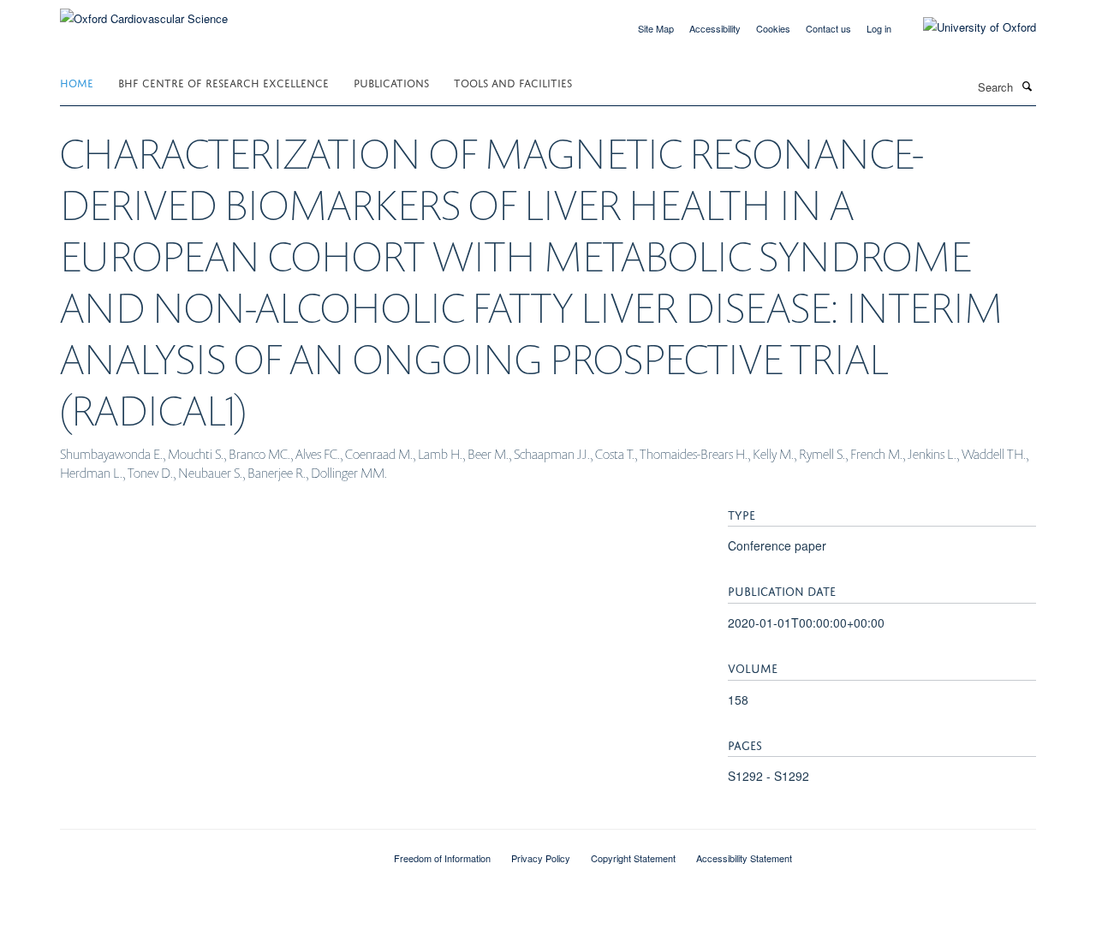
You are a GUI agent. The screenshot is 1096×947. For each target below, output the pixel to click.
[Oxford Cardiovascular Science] (144, 12)
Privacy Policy (540, 858)
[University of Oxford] (966, 27)
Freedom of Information (442, 858)
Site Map (656, 28)
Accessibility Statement (744, 858)
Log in (879, 28)
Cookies (773, 28)
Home (76, 82)
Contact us (828, 28)
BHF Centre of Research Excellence (223, 82)
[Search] (1026, 85)
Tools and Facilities (513, 82)
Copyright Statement (633, 858)
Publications (391, 82)
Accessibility (715, 28)
